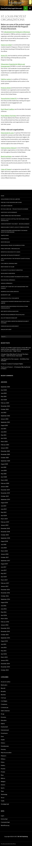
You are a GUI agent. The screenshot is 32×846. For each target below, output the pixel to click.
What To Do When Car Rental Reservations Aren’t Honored (15, 322)
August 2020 (4, 464)
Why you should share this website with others (15, 276)
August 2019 (4, 502)
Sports (2, 788)
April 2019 (4, 515)
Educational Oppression (8, 280)
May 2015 (3, 650)
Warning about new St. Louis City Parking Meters (15, 227)
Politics (3, 765)
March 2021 (4, 441)
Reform (3, 778)
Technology (4, 794)
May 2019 (3, 512)
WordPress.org (5, 825)
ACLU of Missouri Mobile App (9, 318)
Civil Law (3, 698)
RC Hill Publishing (23, 836)
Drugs (2, 714)
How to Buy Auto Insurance (9, 212)
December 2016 (5, 589)
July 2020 (3, 467)
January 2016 (4, 625)
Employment (4, 727)
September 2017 (5, 560)
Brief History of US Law (7, 266)
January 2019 (4, 525)
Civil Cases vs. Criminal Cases (9, 263)
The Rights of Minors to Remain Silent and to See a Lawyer (15, 302)
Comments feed (5, 822)
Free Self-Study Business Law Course (11, 202)
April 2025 (4, 390)
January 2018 (4, 554)
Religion (3, 781)
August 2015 (4, 641)
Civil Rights (4, 701)
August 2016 (4, 602)
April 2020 (4, 477)
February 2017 (5, 583)
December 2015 (5, 628)
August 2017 (4, 564)
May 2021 (3, 435)
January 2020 (4, 486)
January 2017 (4, 586)
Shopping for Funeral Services (10, 291)
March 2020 (4, 480)
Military (3, 759)
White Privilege (5, 242)
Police (2, 762)
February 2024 (5, 403)
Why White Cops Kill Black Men (9, 311)
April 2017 (4, 576)
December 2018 (5, 528)
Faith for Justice (6, 79)
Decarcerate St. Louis (7, 133)
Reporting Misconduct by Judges (10, 252)
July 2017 (3, 567)
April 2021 (4, 438)
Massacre (3, 756)
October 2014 (5, 670)
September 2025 (5, 387)
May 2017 (3, 573)
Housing (3, 749)
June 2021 (4, 432)
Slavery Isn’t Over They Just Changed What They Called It (14, 287)
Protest (3, 772)
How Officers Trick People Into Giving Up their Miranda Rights (14, 307)
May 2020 (3, 473)
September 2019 (5, 499)
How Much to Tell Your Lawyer (10, 298)
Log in (2, 815)
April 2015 (4, 654)
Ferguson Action (6, 88)
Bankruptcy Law (5, 295)
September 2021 (5, 422)
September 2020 (5, 461)
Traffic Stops (5, 235)
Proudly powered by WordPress (8, 843)
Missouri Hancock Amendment (10, 326)
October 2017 (5, 557)
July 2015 (3, 644)
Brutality (3, 691)
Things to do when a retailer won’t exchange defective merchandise (14, 231)
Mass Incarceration (6, 752)
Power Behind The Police (8, 115)
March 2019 (4, 518)
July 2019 (3, 506)
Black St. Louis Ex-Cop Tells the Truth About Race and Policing (15, 219)
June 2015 (4, 647)
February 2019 (5, 522)
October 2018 (5, 535)
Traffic (2, 801)
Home (2, 195)
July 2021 (3, 428)
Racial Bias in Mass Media (8, 273)
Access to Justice (5, 681)
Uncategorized (5, 804)
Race (2, 775)
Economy (3, 717)
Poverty (3, 768)
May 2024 (3, 396)
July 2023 (3, 412)
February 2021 (5, 444)
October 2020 (5, 457)
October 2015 (5, 634)
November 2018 (5, 531)
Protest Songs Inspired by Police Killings (12, 314)
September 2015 (5, 638)
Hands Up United (6, 45)
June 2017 (4, 570)
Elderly (3, 723)
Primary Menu (30, 8)
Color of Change (6, 169)
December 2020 (5, 451)
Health (3, 739)
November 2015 (5, 631)
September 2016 (5, 599)
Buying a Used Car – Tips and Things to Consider (14, 209)
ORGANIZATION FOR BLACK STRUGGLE (17, 32)
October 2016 (5, 596)
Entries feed (4, 819)
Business (3, 694)
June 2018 (4, 547)
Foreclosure (4, 733)
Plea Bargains (5, 238)
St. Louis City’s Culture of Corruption (12, 270)
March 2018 (4, 551)
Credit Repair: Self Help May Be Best (11, 215)
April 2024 (4, 399)
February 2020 (5, 483)
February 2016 (5, 621)
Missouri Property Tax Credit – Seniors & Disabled (15, 224)
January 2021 (4, 448)
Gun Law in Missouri (6, 205)
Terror (2, 797)
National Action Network (8, 148)
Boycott (3, 688)
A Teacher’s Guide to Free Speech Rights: (12, 364)
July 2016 (3, 605)
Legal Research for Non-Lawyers (10, 199)
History (3, 743)
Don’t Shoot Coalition (7, 109)
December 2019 (5, 490)
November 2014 (5, 667)
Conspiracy (4, 704)
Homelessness (5, 746)
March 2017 (4, 580)
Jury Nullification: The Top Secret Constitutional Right (15, 259)
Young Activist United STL (9, 98)
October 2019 (5, 496)
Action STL (4, 55)
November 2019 (5, 493)
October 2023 (5, 409)
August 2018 (4, 541)
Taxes (2, 791)
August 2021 (4, 425)
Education (3, 720)
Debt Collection (5, 710)
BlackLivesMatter (6, 156)
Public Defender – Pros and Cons (10, 248)
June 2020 (4, 470)
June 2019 (4, 509)
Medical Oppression (6, 283)
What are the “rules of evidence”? (10, 255)
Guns (2, 736)
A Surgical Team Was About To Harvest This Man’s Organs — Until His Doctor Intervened (14, 354)
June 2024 (4, 393)
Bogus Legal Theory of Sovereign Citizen (13, 245)
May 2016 (3, 612)
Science (3, 784)
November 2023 (5, 406)
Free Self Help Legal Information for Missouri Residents (12, 8)
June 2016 (4, 609)
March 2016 (4, 618)
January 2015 (4, 660)
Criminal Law (4, 707)
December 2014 (5, 663)
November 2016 (5, 593)
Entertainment (5, 730)
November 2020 (5, 454)
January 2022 (4, 419)
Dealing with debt (6, 329)
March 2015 (4, 657)
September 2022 (5, 415)
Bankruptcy (4, 685)
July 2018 (3, 544)
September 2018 (5, 538)
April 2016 (4, 615)
